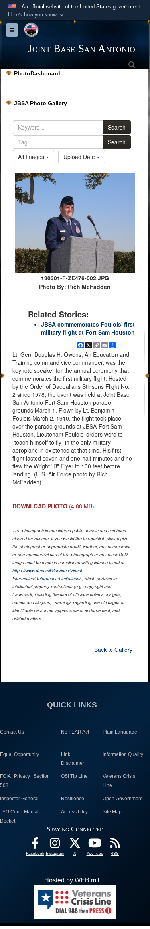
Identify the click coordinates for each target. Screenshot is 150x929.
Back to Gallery (113, 649)
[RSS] (115, 845)
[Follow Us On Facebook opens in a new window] (35, 845)
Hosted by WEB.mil (71, 880)
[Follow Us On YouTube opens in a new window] (95, 845)
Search (117, 127)
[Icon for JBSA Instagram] (55, 845)
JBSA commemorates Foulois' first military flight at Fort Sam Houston (88, 328)
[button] (36, 14)
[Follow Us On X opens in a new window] (75, 845)
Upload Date (80, 157)
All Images (32, 157)
